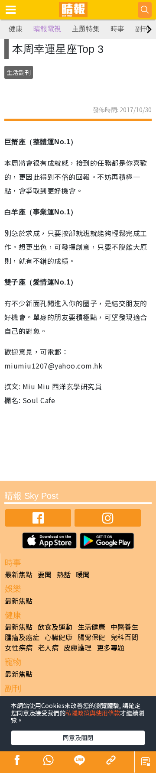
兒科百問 (124, 637)
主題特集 (86, 28)
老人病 (48, 647)
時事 (117, 28)
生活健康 (91, 626)
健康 (16, 28)
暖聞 (83, 574)
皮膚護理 (77, 647)
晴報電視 (47, 28)
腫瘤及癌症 (22, 637)
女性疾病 (18, 647)
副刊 (142, 28)
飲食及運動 (55, 626)
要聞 (45, 574)
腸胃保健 (91, 637)
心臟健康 (58, 637)
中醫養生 (124, 626)
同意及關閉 (78, 737)
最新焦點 (18, 574)
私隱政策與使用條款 (92, 712)
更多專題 (110, 647)
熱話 (64, 574)
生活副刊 (18, 72)
